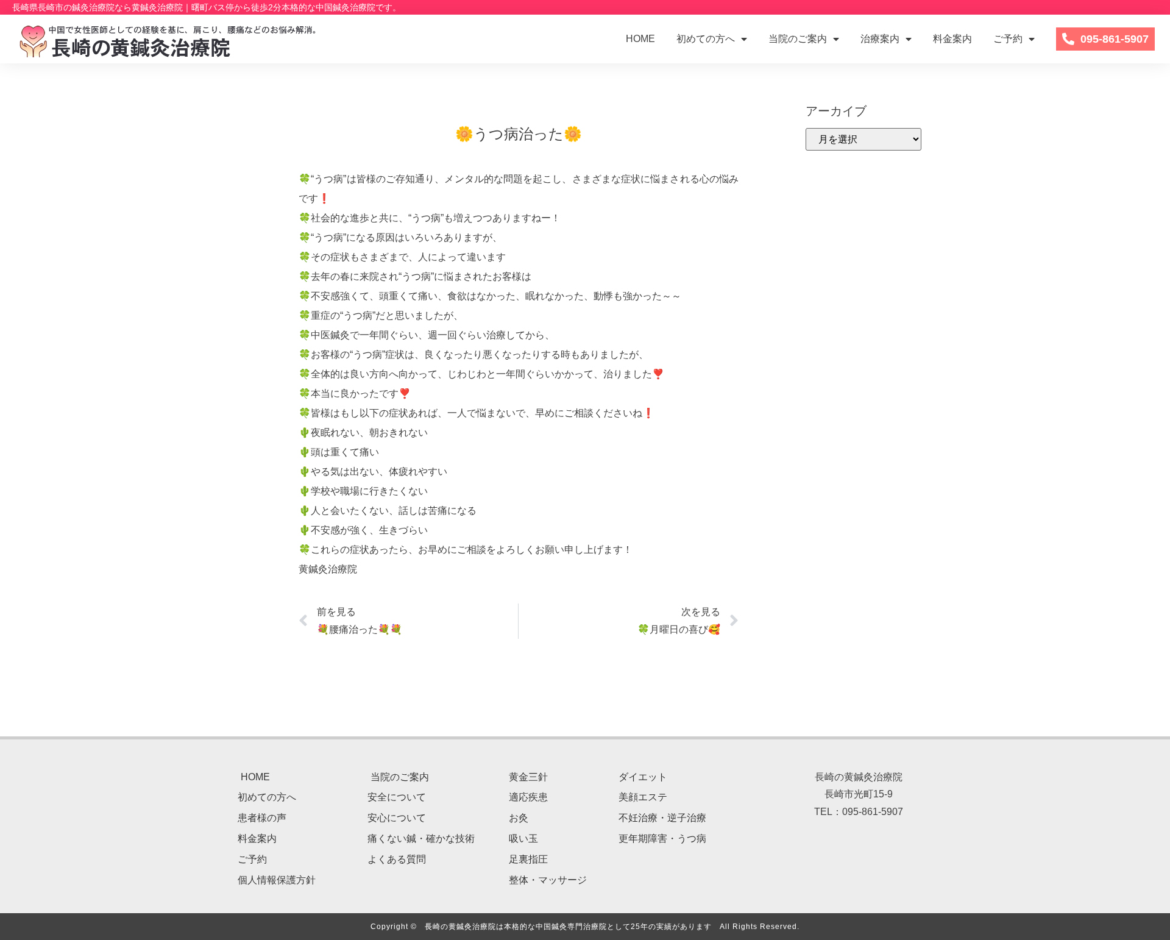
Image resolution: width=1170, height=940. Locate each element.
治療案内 (879, 39)
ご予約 (1008, 39)
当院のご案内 (797, 39)
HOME (640, 39)
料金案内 (952, 39)
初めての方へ (705, 39)
